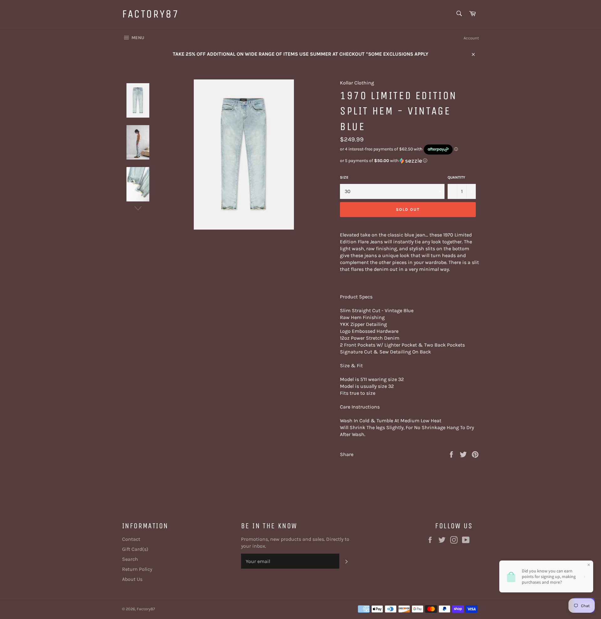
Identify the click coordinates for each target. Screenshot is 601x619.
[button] (409, 161)
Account (471, 38)
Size (344, 177)
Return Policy (137, 569)
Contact (131, 539)
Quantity (456, 177)
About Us (132, 579)
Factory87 (150, 14)
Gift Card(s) (135, 549)
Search (130, 559)
